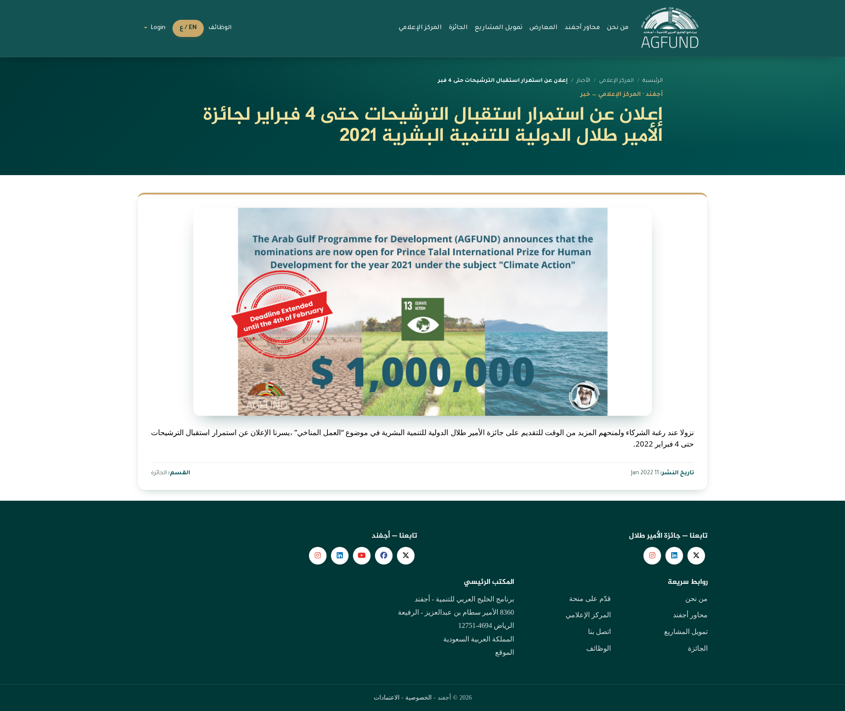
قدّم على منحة (590, 598)
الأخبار (583, 81)
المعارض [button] (543, 28)
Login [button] (157, 28)
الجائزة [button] (458, 28)
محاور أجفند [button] (582, 28)
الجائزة (698, 648)
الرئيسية (653, 81)
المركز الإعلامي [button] (420, 28)
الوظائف (219, 28)
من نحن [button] (617, 28)
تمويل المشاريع (686, 631)
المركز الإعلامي (588, 615)
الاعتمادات (387, 697)
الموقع (504, 652)
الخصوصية (418, 697)
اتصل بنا (599, 631)
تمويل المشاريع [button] (498, 28)
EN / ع (188, 28)
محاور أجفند (690, 615)
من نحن (696, 598)
